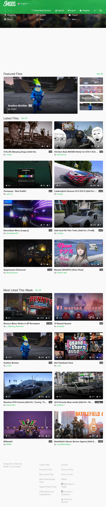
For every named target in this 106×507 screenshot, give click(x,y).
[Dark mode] (95, 10)
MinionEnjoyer (12, 272)
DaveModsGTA (12, 233)
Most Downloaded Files (47, 480)
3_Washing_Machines (15, 326)
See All (100, 73)
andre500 (60, 326)
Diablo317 (61, 405)
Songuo (60, 194)
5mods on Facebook (66, 493)
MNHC (9, 444)
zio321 (9, 365)
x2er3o (9, 154)
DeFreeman (61, 154)
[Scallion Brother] (91, 106)
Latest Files (44, 464)
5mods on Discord (66, 500)
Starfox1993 (62, 272)
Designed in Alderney (12, 463)
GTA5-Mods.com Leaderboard (46, 493)
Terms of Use (67, 474)
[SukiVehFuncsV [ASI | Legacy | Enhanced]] (91, 98)
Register (86, 10)
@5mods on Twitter (67, 485)
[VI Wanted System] (91, 89)
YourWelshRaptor (64, 444)
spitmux (9, 194)
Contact (64, 464)
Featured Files (45, 469)
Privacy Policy (67, 469)
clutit (59, 365)
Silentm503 (10, 405)
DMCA (64, 479)
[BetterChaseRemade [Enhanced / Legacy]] (91, 81)
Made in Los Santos (12, 466)
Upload (60, 10)
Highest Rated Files (47, 486)
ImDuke (60, 233)
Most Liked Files (46, 474)
